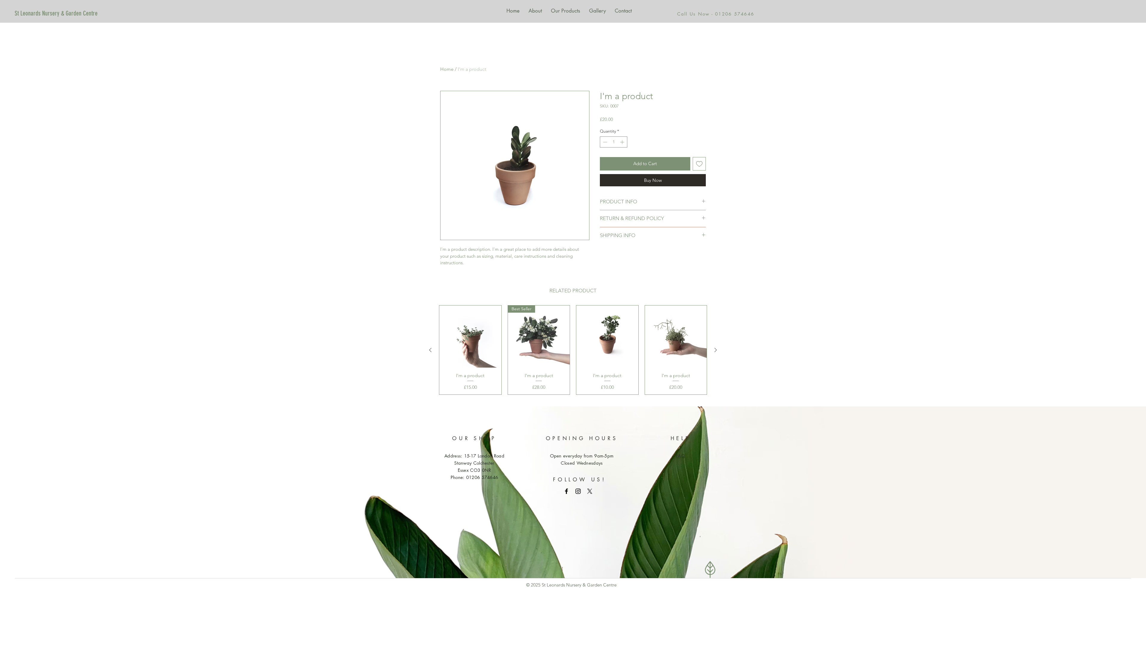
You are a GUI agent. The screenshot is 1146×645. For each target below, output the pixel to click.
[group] (573, 350)
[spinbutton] (613, 142)
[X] (589, 491)
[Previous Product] (430, 350)
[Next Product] (715, 350)
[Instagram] (578, 491)
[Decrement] (604, 142)
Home (447, 69)
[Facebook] (566, 491)
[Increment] (622, 142)
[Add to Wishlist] (699, 164)
